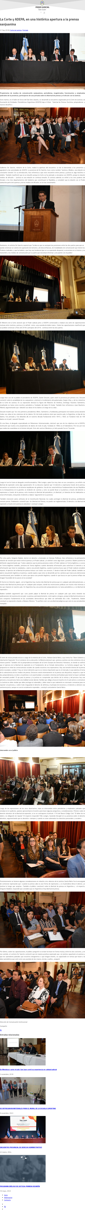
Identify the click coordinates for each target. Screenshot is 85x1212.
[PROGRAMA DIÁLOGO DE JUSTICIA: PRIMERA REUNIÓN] (23, 1181)
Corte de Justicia (16, 30)
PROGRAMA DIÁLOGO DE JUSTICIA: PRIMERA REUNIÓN (20, 1186)
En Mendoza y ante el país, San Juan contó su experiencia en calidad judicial (28, 1069)
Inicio (6, 1195)
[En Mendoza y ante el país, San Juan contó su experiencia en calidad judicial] (23, 1065)
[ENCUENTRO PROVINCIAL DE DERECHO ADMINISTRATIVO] (23, 1142)
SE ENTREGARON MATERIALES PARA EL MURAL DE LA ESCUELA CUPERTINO (28, 1108)
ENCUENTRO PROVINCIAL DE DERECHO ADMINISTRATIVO (21, 1147)
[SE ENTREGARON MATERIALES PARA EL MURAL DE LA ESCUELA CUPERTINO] (23, 1104)
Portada (25, 30)
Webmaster (8, 1197)
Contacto (7, 1200)
